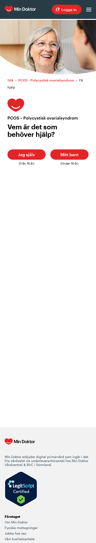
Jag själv (26, 154)
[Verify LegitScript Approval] (21, 489)
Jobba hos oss (15, 533)
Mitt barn (69, 154)
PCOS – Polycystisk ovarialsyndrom (46, 80)
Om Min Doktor (16, 522)
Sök (10, 80)
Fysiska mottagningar (21, 528)
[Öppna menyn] (88, 9)
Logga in (69, 9)
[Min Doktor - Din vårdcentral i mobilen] (20, 446)
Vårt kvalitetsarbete (20, 539)
